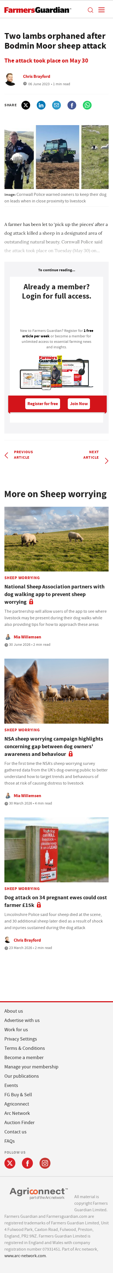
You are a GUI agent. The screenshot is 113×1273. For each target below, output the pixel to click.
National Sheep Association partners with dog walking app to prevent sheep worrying (54, 594)
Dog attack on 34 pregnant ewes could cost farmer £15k (55, 901)
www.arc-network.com (25, 1256)
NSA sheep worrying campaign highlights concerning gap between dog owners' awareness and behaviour (53, 746)
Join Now (79, 403)
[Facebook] (27, 1163)
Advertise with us (22, 1020)
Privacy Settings (20, 1039)
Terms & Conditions (24, 1048)
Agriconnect (16, 1104)
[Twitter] (9, 1163)
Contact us (15, 1132)
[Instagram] (44, 1163)
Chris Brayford (36, 76)
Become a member (24, 1057)
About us (13, 1011)
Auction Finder (19, 1122)
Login (56, 316)
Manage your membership (31, 1067)
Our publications (21, 1076)
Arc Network (17, 1113)
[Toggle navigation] (100, 9)
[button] (90, 9)
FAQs (9, 1141)
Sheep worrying (22, 577)
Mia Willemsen (27, 637)
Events (11, 1085)
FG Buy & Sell (18, 1095)
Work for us (16, 1030)
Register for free (42, 403)
